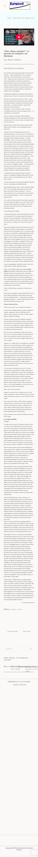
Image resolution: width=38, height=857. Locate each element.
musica (20, 609)
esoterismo (13, 609)
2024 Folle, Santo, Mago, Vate (23, 18)
